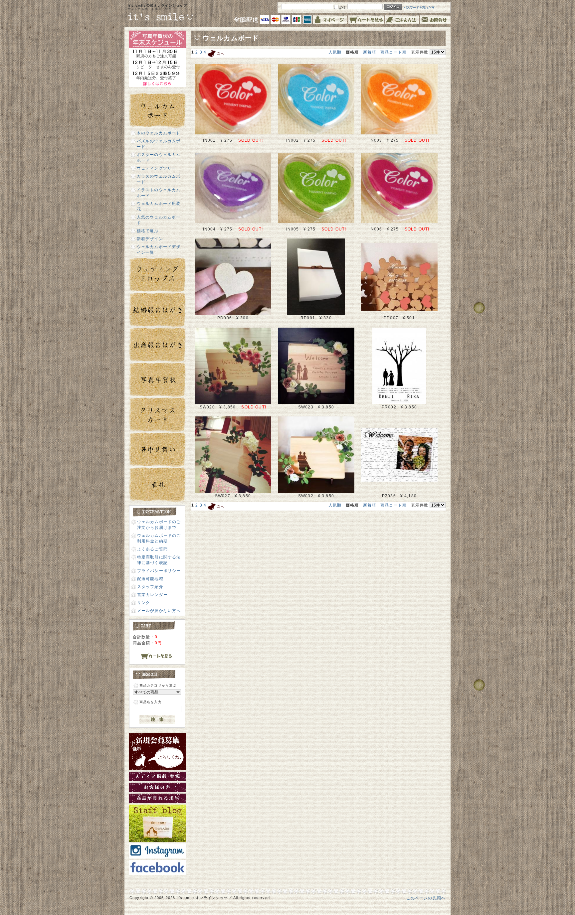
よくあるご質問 (152, 549)
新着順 (369, 52)
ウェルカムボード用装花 (159, 206)
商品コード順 (393, 52)
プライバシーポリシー (159, 570)
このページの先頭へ (426, 898)
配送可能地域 (150, 578)
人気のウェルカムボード (159, 220)
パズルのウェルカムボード (159, 144)
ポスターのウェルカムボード (159, 157)
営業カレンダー (152, 594)
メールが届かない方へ (159, 610)
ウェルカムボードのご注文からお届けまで (159, 525)
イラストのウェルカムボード (159, 193)
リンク (143, 602)
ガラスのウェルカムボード (159, 179)
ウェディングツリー (156, 168)
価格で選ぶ (148, 231)
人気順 (334, 52)
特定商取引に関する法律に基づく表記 (159, 560)
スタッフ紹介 (150, 586)
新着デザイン (150, 238)
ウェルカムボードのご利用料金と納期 (159, 538)
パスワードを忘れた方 (419, 7)
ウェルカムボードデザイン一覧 (159, 249)
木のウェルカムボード (159, 133)
